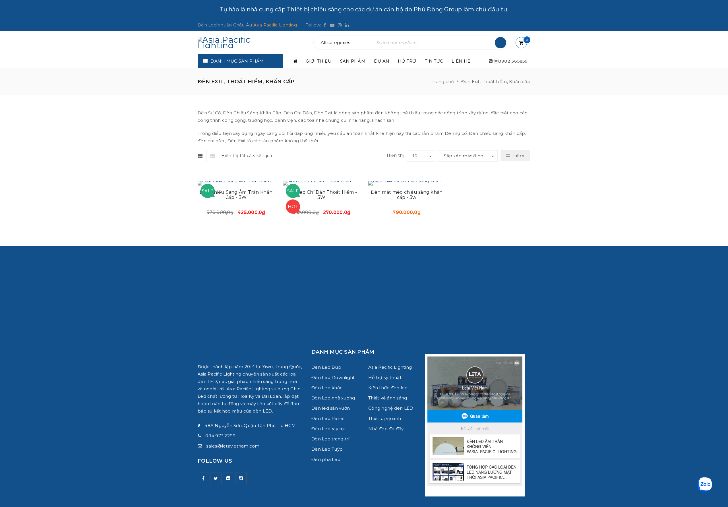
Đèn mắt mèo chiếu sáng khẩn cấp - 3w (407, 194)
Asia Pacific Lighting (275, 25)
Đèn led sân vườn (330, 408)
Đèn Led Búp (326, 367)
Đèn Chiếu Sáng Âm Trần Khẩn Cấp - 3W (236, 194)
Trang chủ (443, 81)
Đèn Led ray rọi (328, 428)
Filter (519, 155)
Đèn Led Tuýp (327, 449)
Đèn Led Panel (327, 418)
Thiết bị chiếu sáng (314, 9)
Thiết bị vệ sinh (384, 418)
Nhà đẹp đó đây (386, 428)
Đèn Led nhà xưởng (333, 398)
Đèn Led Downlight (333, 377)
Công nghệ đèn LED (390, 408)
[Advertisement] (364, 286)
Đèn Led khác (326, 387)
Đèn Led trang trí (330, 439)
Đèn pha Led (325, 459)
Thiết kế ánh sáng (387, 398)
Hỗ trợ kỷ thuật (385, 377)
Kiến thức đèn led (388, 387)
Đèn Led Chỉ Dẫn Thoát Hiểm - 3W (321, 194)
